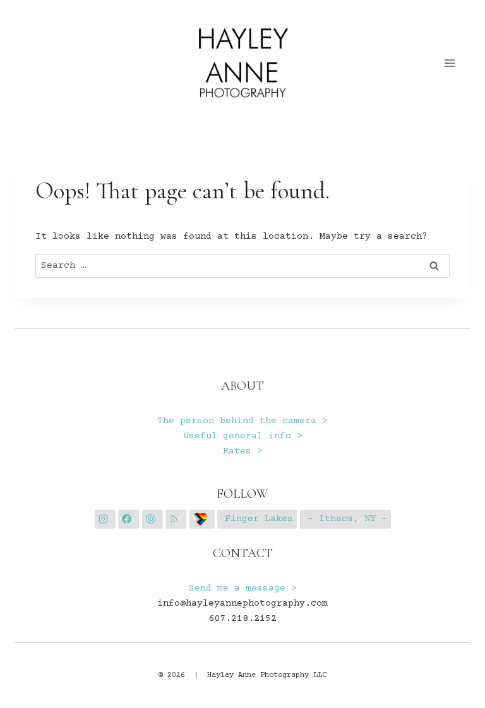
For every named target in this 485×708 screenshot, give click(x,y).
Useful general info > (242, 436)
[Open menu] (450, 63)
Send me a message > (243, 588)
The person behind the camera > (242, 421)
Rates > (243, 451)
